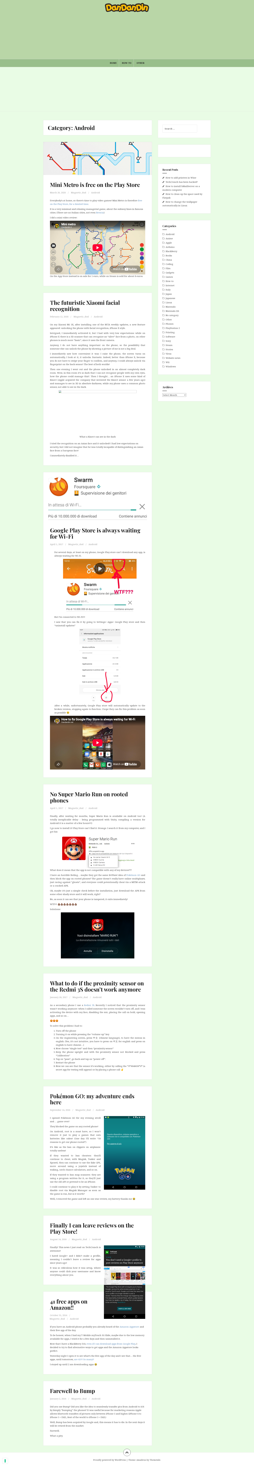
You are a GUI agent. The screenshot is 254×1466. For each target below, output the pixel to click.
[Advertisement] (127, 37)
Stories (169, 349)
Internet (170, 285)
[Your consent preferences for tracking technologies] (5, 1461)
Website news (173, 357)
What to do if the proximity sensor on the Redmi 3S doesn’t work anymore (97, 986)
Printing (170, 332)
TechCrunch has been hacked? (182, 181)
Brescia (100, 212)
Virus (168, 353)
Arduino (170, 246)
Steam (169, 345)
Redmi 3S (89, 1005)
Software (170, 336)
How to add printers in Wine (181, 177)
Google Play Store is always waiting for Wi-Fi (95, 533)
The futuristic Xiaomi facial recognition (85, 305)
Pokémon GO (133, 875)
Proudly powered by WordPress (109, 1459)
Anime (169, 238)
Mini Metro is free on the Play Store (95, 184)
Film (168, 268)
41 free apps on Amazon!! (68, 1304)
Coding (169, 264)
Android (95, 192)
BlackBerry (171, 251)
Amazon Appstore (129, 1326)
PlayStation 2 (173, 328)
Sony (168, 340)
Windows (171, 366)
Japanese (170, 298)
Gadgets (170, 272)
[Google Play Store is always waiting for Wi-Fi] (97, 499)
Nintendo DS (172, 310)
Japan (169, 293)
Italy (168, 289)
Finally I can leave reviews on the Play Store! (92, 1228)
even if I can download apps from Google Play (111, 1343)
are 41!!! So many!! (84, 1359)
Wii (167, 362)
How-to (126, 63)
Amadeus (141, 1459)
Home (113, 63)
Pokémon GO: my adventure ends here (92, 1099)
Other (140, 63)
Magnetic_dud (78, 192)
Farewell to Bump (72, 1390)
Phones (169, 323)
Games (169, 276)
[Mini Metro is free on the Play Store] (97, 162)
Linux (169, 302)
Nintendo (171, 306)
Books (169, 255)
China (169, 259)
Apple (169, 242)
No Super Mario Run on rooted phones (89, 797)
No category (172, 315)
